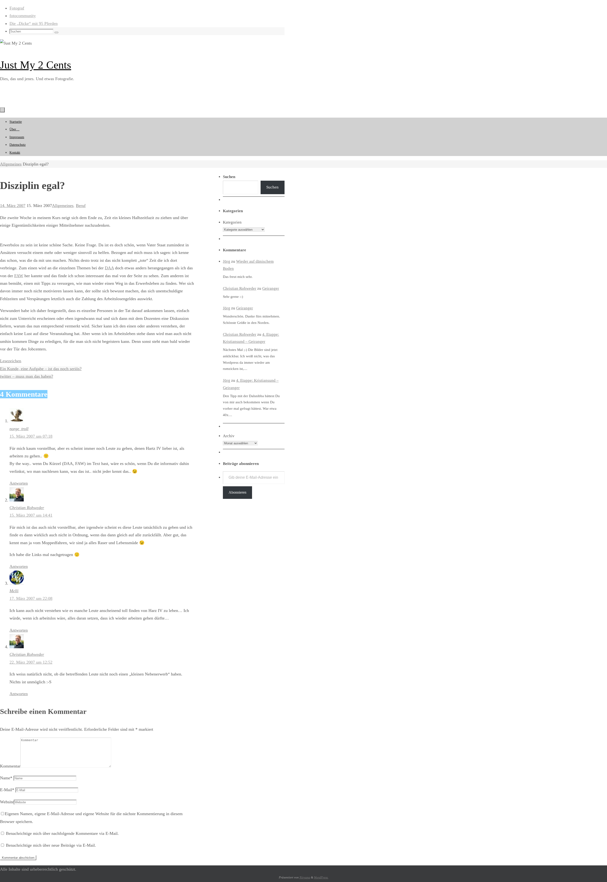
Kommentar (10, 766)
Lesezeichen (10, 360)
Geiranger (270, 288)
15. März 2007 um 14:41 (30, 515)
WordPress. (321, 877)
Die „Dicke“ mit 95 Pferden (33, 23)
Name (6, 778)
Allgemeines (11, 164)
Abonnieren (237, 492)
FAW (18, 275)
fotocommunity (22, 15)
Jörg (226, 261)
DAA (109, 268)
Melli (13, 590)
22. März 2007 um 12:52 (30, 662)
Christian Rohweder (26, 507)
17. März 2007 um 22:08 (30, 598)
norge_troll (18, 428)
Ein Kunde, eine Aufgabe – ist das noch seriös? (41, 368)
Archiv (229, 436)
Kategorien (232, 222)
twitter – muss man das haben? (26, 376)
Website (7, 801)
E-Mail (7, 789)
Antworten (18, 483)
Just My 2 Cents (35, 65)
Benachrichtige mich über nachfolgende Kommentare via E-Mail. (62, 833)
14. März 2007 (12, 205)
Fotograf (16, 8)
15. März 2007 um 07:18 (30, 436)
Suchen (272, 187)
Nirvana (304, 877)
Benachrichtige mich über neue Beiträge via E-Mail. (51, 845)
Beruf (81, 205)
